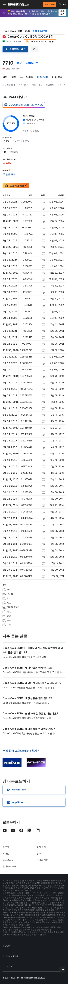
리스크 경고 (7, 966)
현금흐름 (50, 85)
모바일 (6, 853)
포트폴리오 (8, 859)
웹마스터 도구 (9, 866)
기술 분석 (57, 77)
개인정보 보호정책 (10, 956)
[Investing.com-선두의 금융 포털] (18, 4)
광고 (39, 853)
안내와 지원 (42, 859)
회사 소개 (41, 847)
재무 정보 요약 (9, 85)
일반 (5, 77)
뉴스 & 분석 (26, 77)
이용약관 (6, 946)
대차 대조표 (37, 85)
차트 (13, 77)
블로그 (6, 847)
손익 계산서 (24, 85)
